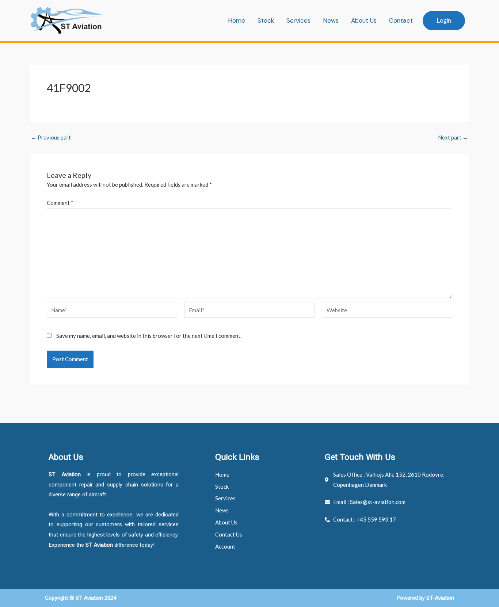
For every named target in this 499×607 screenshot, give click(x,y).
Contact (401, 20)
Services (298, 20)
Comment (60, 202)
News (331, 20)
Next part (453, 137)
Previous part (51, 137)
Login (444, 20)
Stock (266, 20)
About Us (364, 20)
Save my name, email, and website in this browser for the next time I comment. (148, 335)
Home (236, 20)
